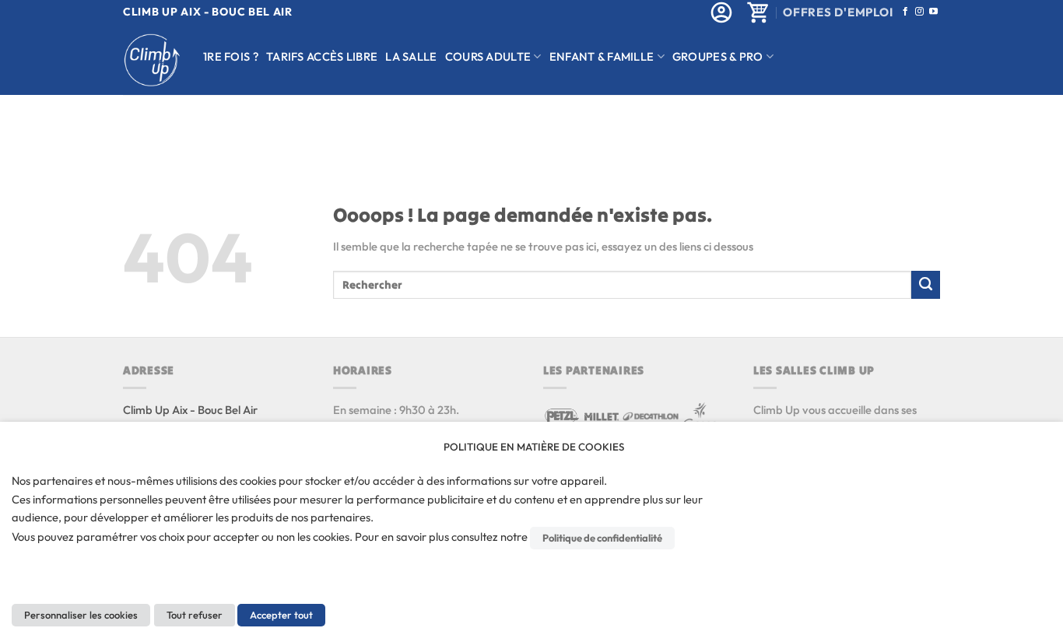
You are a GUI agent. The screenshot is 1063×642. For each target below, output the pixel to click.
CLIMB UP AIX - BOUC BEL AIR (208, 12)
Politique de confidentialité (602, 537)
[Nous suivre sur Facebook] (905, 11)
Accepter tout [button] (281, 615)
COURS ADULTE (488, 56)
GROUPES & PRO (717, 56)
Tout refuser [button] (195, 615)
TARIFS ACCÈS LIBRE (321, 56)
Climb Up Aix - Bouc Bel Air (190, 409)
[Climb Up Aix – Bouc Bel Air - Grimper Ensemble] (151, 60)
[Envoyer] (925, 285)
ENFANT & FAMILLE (601, 56)
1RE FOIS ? (230, 56)
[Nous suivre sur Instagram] (919, 11)
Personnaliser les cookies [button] (81, 615)
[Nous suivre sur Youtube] (933, 11)
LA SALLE (411, 56)
